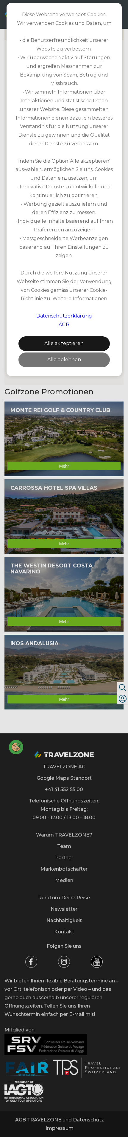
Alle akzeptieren (64, 343)
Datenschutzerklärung (64, 316)
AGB (64, 324)
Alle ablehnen (64, 359)
